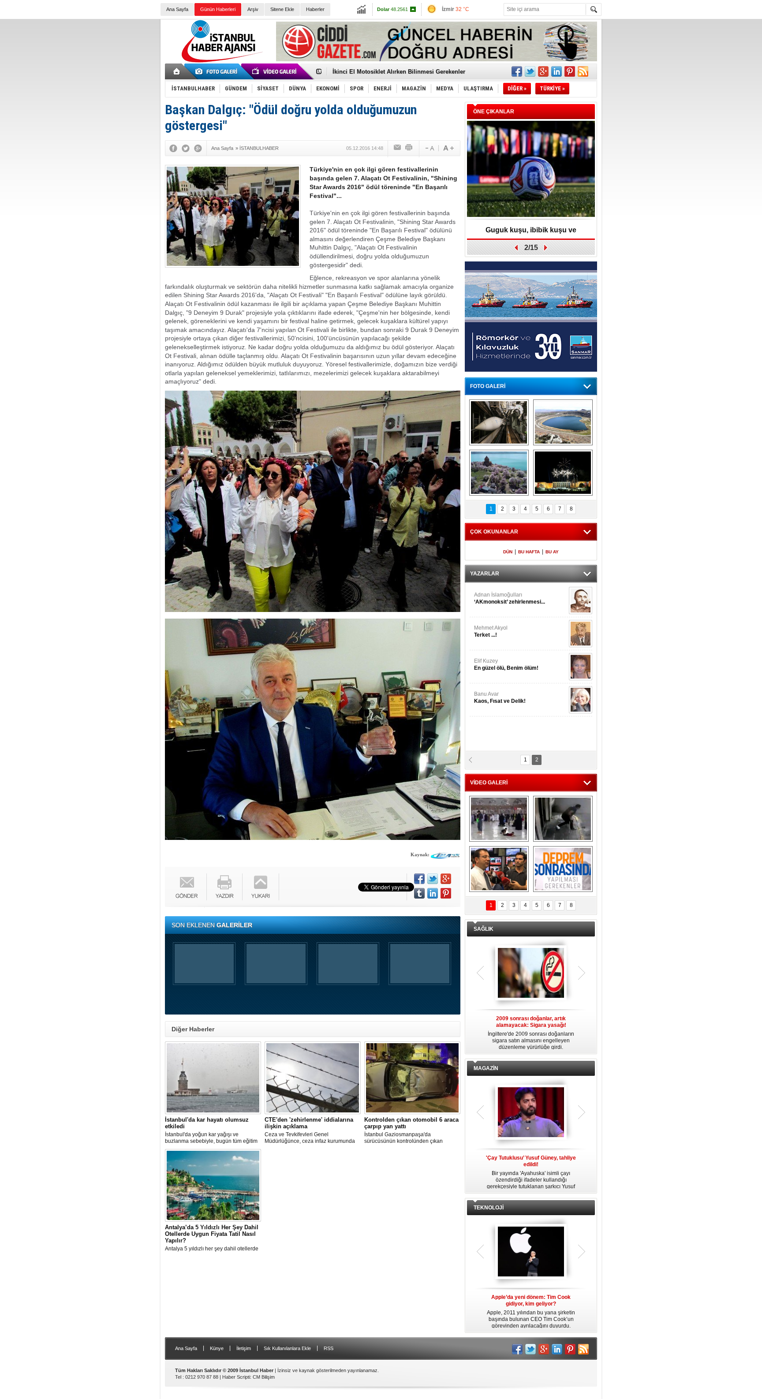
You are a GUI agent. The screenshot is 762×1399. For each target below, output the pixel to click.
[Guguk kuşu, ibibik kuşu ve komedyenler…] (531, 169)
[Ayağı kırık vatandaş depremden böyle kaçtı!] (563, 819)
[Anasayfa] (177, 71)
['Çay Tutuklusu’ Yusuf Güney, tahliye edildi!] (531, 1112)
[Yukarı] (261, 886)
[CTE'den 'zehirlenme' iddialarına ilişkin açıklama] (313, 1077)
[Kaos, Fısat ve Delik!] (580, 699)
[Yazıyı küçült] (429, 148)
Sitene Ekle (282, 9)
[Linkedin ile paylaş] (556, 71)
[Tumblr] (419, 893)
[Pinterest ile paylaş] (569, 71)
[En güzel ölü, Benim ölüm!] (580, 666)
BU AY (552, 551)
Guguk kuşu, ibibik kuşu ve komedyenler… (391, 72)
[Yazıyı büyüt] (448, 148)
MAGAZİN (486, 1068)
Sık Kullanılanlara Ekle (287, 1348)
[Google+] (198, 148)
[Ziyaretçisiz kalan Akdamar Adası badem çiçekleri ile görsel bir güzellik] (499, 473)
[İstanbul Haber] (220, 62)
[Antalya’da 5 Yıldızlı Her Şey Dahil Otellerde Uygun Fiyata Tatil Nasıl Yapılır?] (213, 1185)
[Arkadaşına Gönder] (398, 148)
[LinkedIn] (432, 893)
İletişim (243, 1348)
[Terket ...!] (580, 633)
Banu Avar (500, 697)
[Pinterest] (446, 893)
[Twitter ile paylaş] (530, 71)
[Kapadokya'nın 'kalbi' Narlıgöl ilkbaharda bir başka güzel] (563, 422)
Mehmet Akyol (491, 631)
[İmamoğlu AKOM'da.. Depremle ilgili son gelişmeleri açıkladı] (499, 869)
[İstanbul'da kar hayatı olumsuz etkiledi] (213, 1077)
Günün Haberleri (217, 9)
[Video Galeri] (275, 71)
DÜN (507, 551)
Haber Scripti (236, 1377)
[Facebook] (173, 148)
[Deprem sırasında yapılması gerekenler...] (563, 869)
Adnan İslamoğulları (509, 598)
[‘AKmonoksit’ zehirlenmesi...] (580, 600)
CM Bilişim (264, 1377)
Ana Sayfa (177, 9)
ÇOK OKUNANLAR (494, 532)
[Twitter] (186, 148)
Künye (217, 1348)
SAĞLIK (483, 929)
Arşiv (252, 9)
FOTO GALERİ (487, 386)
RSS (328, 1348)
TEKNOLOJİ (489, 1208)
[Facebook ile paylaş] (517, 71)
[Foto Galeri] (218, 71)
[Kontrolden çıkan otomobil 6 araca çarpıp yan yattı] (412, 1077)
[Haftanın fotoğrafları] (563, 473)
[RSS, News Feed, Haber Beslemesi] (583, 71)
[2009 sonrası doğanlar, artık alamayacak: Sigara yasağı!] (531, 973)
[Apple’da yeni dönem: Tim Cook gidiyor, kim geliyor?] (531, 1252)
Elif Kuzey (506, 664)
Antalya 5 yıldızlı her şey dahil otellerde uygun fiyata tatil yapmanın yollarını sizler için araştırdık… (211, 1238)
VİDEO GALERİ (489, 783)
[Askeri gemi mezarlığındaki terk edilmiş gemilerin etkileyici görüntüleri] (499, 422)
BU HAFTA (529, 551)
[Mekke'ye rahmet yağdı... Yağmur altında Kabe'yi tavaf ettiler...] (499, 819)
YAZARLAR (484, 574)
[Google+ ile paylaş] (543, 71)
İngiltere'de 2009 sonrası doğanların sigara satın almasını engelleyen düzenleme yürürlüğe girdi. (531, 1032)
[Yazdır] (409, 148)
